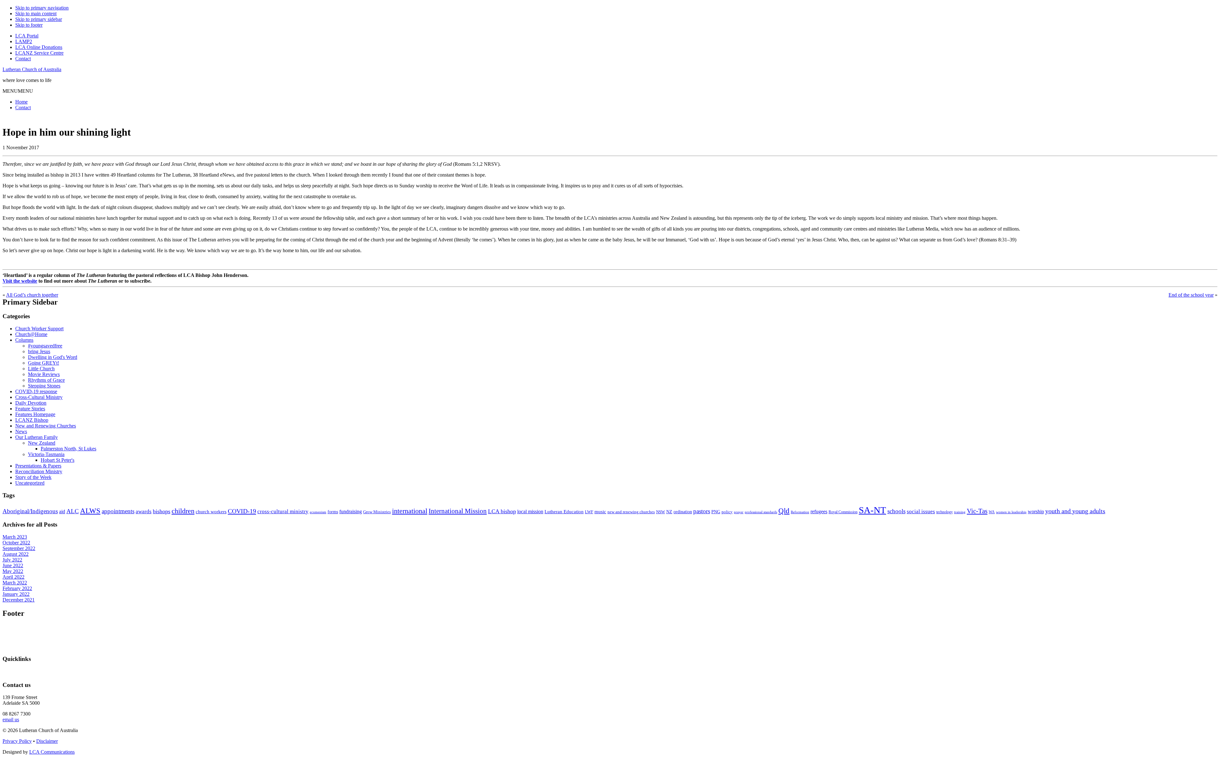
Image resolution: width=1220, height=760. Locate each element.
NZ (669, 511)
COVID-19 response (36, 391)
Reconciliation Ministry (38, 471)
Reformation (800, 512)
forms (333, 511)
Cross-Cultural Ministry (39, 397)
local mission (530, 512)
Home (21, 101)
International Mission (458, 511)
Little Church (41, 368)
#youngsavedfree (45, 345)
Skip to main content (36, 13)
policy (727, 512)
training (960, 512)
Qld (784, 511)
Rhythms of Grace (46, 380)
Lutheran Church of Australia (32, 69)
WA (992, 512)
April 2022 (13, 577)
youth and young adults (1075, 511)
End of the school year (1191, 295)
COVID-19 (242, 511)
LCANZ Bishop (31, 420)
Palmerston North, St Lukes (68, 448)
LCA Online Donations (38, 47)
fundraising (350, 511)
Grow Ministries (377, 511)
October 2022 (16, 542)
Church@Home (31, 334)
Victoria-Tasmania (46, 454)
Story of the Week (33, 477)
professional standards (761, 512)
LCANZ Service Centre (39, 53)
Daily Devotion (30, 403)
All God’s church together (32, 295)
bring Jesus (39, 351)
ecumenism (318, 512)
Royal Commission (843, 512)
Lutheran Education (564, 511)
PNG (715, 511)
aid (62, 511)
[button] (18, 91)
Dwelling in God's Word (52, 357)
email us (11, 719)
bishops (161, 511)
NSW (660, 511)
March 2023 (15, 537)
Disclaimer (47, 741)
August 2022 (16, 554)
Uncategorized (29, 483)
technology (944, 512)
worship (1036, 512)
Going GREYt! (43, 363)
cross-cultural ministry (282, 511)
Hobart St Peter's (57, 460)
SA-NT (872, 510)
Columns (24, 340)
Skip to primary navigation (42, 7)
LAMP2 (23, 41)
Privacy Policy (17, 741)
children (183, 511)
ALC (72, 511)
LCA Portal (26, 35)
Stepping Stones (44, 385)
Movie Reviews (44, 374)
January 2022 (16, 594)
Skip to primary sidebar (38, 19)
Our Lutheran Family (36, 437)
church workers (211, 511)
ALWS (90, 511)
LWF (589, 511)
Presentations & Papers (38, 465)
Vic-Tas (977, 511)
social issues (921, 511)
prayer (738, 512)
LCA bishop (502, 511)
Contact (23, 58)
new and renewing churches (631, 512)
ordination (683, 511)
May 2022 (13, 571)
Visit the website (20, 281)
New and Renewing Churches (45, 425)
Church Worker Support (39, 328)
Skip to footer (29, 25)
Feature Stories (30, 408)
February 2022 (17, 588)
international (409, 511)
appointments (118, 511)
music (600, 511)
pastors (701, 511)
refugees (818, 511)
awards (144, 511)
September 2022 (19, 548)
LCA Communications (52, 752)
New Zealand (41, 443)
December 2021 (19, 599)
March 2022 (15, 582)
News (21, 431)
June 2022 (13, 565)
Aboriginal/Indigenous (30, 511)
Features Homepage (35, 414)
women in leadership (1011, 512)
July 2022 (12, 559)
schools (896, 511)
